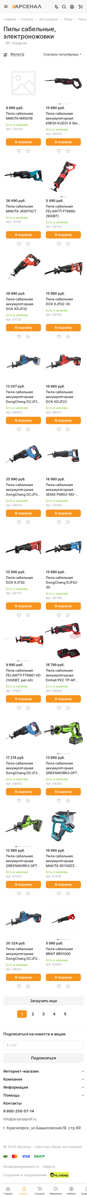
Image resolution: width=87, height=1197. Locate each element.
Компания (12, 1079)
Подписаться (43, 1058)
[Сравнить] (28, 150)
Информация (15, 1087)
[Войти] (72, 6)
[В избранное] (19, 150)
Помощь (11, 1095)
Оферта (49, 1167)
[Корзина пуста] (80, 6)
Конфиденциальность (21, 1167)
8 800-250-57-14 (18, 1111)
